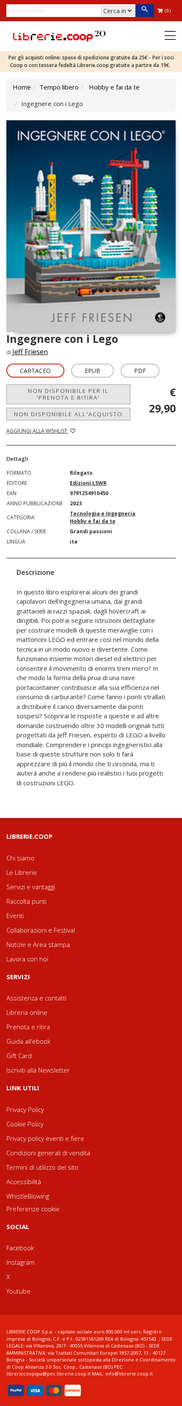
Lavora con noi (27, 959)
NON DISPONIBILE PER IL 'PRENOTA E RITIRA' (68, 394)
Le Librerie (21, 872)
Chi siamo (20, 858)
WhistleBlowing (27, 1196)
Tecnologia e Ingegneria (102, 513)
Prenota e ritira (28, 1026)
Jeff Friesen (30, 351)
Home (22, 87)
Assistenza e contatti (36, 998)
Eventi (15, 915)
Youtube (18, 1291)
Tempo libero (59, 87)
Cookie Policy (25, 1124)
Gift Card (19, 1055)
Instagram (20, 1262)
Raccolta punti (26, 901)
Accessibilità (23, 1181)
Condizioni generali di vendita (48, 1152)
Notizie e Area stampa (38, 944)
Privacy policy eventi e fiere (45, 1138)
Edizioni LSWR (88, 483)
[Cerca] (144, 10)
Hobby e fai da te (114, 87)
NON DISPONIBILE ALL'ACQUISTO (68, 414)
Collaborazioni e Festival (40, 930)
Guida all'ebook (28, 1041)
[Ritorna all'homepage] (59, 35)
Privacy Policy (25, 1109)
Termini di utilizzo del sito (42, 1167)
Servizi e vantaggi (30, 886)
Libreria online (26, 1012)
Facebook (20, 1248)
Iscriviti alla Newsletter (38, 1070)
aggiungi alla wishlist (37, 430)
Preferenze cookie (33, 1208)
